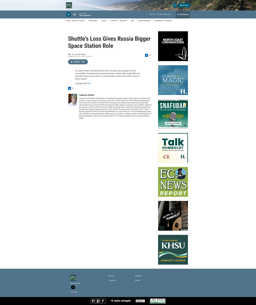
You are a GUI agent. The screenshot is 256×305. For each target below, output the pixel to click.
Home (68, 21)
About (104, 21)
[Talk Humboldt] (173, 148)
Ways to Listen (78, 21)
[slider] (77, 14)
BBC (132, 21)
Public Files (138, 276)
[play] (68, 14)
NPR (89, 83)
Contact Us (112, 280)
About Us (112, 276)
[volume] (74, 14)
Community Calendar (163, 21)
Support (123, 21)
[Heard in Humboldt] (173, 216)
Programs (93, 21)
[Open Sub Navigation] (86, 21)
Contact (114, 21)
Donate (185, 5)
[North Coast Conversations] (173, 46)
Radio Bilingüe (144, 21)
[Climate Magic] (173, 80)
